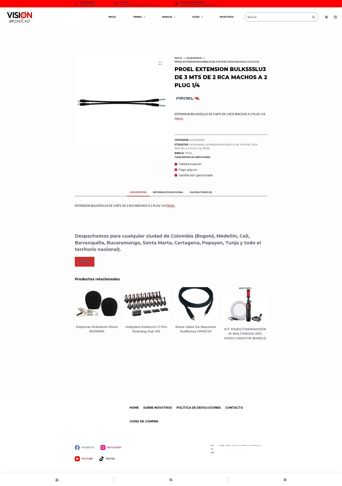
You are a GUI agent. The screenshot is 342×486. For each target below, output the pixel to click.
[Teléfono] (171, 480)
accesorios (197, 144)
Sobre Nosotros (157, 407)
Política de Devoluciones (199, 407)
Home (134, 407)
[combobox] (277, 16)
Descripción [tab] (138, 192)
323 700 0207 (88, 4)
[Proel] (188, 98)
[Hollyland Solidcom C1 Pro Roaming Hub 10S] (146, 303)
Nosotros (227, 17)
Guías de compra (144, 421)
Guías (196, 17)
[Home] (57, 480)
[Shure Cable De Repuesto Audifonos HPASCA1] (196, 303)
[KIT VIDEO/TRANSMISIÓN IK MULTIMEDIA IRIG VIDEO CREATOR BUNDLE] (245, 306)
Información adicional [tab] (168, 192)
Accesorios (197, 140)
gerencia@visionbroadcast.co (198, 4)
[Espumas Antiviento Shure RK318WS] (97, 303)
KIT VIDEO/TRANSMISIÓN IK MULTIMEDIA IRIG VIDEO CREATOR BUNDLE (245, 333)
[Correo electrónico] (285, 480)
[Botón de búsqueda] (313, 17)
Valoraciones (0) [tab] (201, 192)
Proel (189, 153)
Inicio (112, 17)
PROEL (179, 119)
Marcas (167, 17)
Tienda (137, 17)
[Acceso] (326, 17)
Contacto (234, 407)
